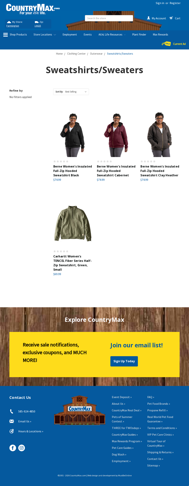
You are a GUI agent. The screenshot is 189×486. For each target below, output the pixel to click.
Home (59, 53)
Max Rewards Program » (127, 441)
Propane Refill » (157, 410)
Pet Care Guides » (122, 448)
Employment (70, 34)
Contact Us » (155, 459)
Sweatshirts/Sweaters (120, 53)
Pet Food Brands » (158, 403)
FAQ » (150, 397)
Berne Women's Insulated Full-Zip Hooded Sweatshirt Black (72, 170)
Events (88, 34)
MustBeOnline (125, 475)
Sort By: (59, 91)
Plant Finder (139, 34)
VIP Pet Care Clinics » (160, 434)
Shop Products (18, 34)
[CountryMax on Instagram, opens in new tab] (20, 446)
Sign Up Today (124, 361)
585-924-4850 (26, 411)
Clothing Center (76, 53)
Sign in (160, 3)
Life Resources (110, 34)
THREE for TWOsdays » (126, 428)
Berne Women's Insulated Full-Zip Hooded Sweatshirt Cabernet (116, 170)
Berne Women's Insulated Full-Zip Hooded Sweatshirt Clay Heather (159, 170)
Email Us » (24, 421)
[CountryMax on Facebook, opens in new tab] (11, 446)
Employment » (121, 461)
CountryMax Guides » (125, 434)
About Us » (118, 403)
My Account (159, 18)
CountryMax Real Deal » (126, 410)
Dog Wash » (119, 454)
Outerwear (96, 53)
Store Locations (43, 34)
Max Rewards (160, 34)
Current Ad (179, 44)
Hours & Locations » (30, 431)
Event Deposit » (122, 397)
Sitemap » (153, 465)
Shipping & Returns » (160, 452)
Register (175, 3)
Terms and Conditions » (162, 428)
